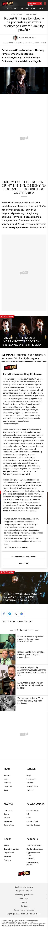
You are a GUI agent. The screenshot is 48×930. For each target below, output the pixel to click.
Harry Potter (25, 621)
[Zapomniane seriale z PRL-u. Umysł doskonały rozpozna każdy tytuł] (7, 703)
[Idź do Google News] (21, 613)
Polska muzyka (35, 804)
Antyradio (15, 14)
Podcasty (32, 839)
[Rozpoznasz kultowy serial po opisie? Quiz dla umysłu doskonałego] (7, 657)
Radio (7, 839)
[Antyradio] (7, 3)
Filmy (35, 14)
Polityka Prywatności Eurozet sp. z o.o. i (20, 471)
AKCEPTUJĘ (24, 563)
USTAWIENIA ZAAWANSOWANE (24, 557)
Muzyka (8, 804)
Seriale (31, 769)
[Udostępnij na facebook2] (3, 613)
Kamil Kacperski (27, 38)
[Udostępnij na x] (15, 613)
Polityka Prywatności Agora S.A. (16, 474)
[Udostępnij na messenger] (9, 613)
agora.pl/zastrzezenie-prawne (33, 925)
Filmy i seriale (25, 14)
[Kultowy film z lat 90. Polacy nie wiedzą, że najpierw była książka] (7, 687)
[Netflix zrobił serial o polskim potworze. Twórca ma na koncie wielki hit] (7, 641)
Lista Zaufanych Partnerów (16, 547)
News (12, 621)
